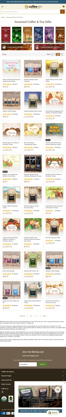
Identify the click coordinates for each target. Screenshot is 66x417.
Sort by (4, 54)
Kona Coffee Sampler (9, 271)
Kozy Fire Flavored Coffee (53, 237)
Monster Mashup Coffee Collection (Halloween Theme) (32, 175)
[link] (40, 396)
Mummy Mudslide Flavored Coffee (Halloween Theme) (53, 143)
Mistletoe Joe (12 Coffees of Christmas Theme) (54, 175)
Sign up (42, 364)
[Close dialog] (64, 383)
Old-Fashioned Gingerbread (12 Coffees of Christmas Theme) (54, 112)
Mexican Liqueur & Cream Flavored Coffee (31, 206)
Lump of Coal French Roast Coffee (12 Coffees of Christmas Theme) (10, 239)
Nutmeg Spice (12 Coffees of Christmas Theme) (11, 143)
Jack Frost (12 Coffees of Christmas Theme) (53, 301)
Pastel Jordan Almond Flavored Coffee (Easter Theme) (11, 80)
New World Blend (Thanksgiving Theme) (30, 143)
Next (44, 316)
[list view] (62, 54)
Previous (22, 316)
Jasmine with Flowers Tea (31, 271)
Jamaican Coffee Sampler (53, 271)
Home (3, 17)
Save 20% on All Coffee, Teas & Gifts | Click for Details (40, 411)
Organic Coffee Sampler (9, 111)
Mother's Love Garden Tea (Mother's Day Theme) (10, 175)
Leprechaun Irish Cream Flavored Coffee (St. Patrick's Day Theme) (32, 239)
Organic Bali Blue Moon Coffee (33, 111)
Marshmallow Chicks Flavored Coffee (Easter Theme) (54, 206)
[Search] (62, 12)
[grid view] (58, 54)
